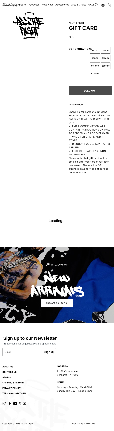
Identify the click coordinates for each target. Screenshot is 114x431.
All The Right (27, 423)
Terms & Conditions (14, 393)
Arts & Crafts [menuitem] (78, 4)
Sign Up (49, 352)
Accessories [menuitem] (62, 4)
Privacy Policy (11, 388)
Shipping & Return (13, 382)
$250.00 (95, 73)
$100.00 (105, 58)
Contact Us (9, 372)
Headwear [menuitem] (47, 4)
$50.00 (95, 58)
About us (7, 366)
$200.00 (106, 66)
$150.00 (95, 66)
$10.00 (95, 50)
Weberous (89, 423)
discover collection (57, 303)
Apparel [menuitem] (22, 4)
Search (6, 377)
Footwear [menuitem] (34, 4)
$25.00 (105, 50)
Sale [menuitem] (91, 4)
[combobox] (96, 5)
